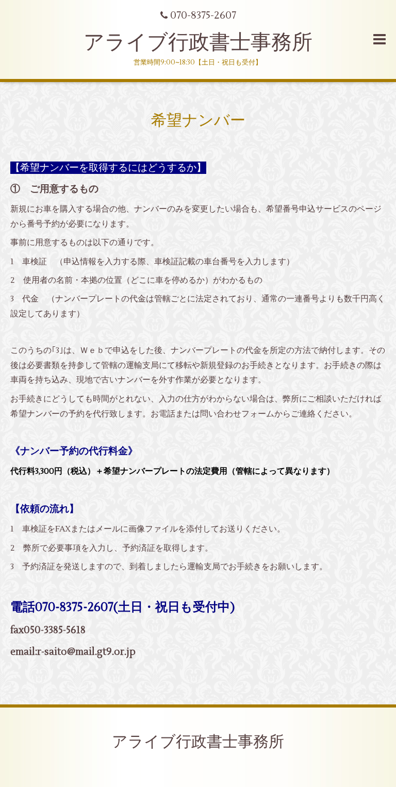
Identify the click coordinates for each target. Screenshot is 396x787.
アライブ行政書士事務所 (198, 42)
